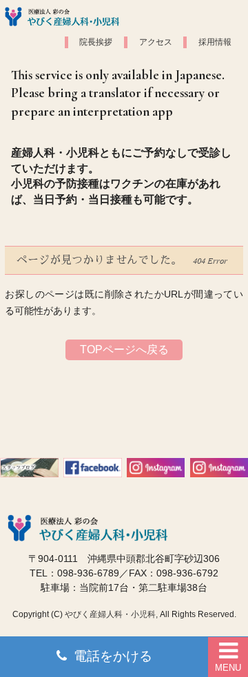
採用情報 (214, 42)
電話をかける (113, 656)
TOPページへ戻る (124, 349)
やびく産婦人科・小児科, (111, 614)
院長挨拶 (95, 42)
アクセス (155, 42)
